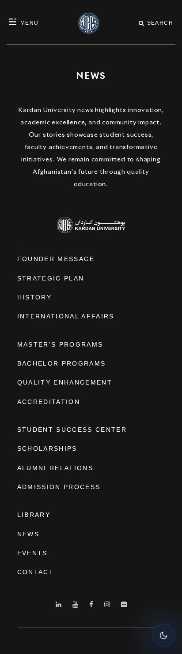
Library (33, 514)
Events (32, 553)
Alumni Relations (55, 467)
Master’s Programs (60, 344)
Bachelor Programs (61, 363)
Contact (35, 572)
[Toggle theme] (163, 635)
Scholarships (47, 448)
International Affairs (65, 316)
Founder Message (56, 258)
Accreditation (48, 401)
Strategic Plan (50, 278)
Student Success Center (72, 429)
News (28, 534)
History (34, 297)
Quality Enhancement (64, 382)
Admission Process (59, 486)
